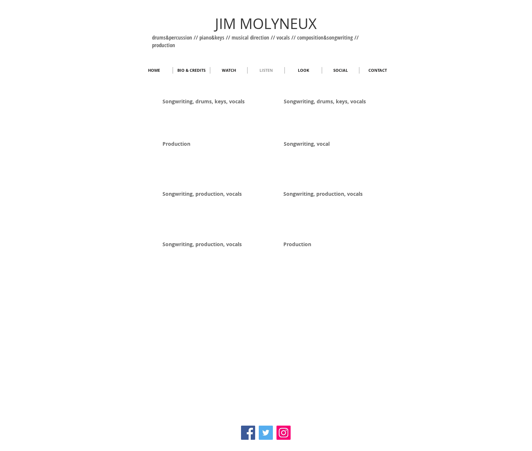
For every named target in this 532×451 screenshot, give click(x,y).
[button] (340, 70)
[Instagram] (283, 433)
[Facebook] (248, 433)
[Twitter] (266, 433)
